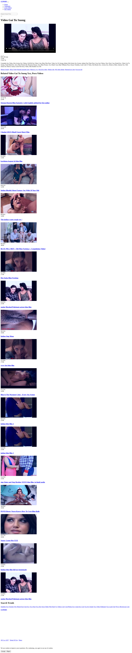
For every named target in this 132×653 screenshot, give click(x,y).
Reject (8, 651)
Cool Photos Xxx (70, 606)
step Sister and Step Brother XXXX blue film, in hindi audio (23, 482)
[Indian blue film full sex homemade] (19, 563)
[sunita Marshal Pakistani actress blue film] (19, 300)
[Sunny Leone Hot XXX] (19, 534)
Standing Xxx (5, 606)
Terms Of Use (14, 640)
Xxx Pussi (33, 606)
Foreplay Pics (13, 606)
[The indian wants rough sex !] (19, 213)
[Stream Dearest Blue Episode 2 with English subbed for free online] (19, 96)
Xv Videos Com (60, 606)
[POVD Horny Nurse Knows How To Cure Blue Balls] (19, 504)
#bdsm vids (51, 69)
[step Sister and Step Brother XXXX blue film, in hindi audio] (19, 475)
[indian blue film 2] (19, 417)
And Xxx (26, 606)
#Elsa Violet (13, 69)
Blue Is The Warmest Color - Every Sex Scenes (18, 395)
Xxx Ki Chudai (88, 606)
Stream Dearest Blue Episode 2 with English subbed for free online (25, 103)
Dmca (20, 640)
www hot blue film (7, 365)
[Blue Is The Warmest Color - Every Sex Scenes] (19, 388)
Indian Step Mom (7, 336)
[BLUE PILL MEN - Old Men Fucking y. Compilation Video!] (19, 242)
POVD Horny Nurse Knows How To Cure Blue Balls (20, 511)
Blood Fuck (20, 606)
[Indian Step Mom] (19, 329)
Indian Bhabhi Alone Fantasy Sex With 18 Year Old (20, 190)
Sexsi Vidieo (45, 606)
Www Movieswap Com (122, 606)
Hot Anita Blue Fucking (9, 278)
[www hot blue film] (19, 359)
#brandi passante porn (23, 69)
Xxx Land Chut (110, 606)
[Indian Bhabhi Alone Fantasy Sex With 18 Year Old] (19, 183)
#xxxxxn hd (78, 69)
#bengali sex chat (70, 69)
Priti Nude (52, 606)
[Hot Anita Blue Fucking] (19, 271)
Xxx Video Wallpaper (100, 606)
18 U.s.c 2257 (5, 640)
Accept (3, 651)
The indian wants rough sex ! (11, 220)
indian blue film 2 (7, 424)
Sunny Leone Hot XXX (9, 540)
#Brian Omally (5, 69)
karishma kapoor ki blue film (11, 161)
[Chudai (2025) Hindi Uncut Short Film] (19, 125)
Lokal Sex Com (79, 606)
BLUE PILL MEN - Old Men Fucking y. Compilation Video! (23, 249)
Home (6, 4)
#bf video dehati (59, 69)
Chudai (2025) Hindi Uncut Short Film (15, 132)
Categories (7, 6)
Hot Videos (7, 9)
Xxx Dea (38, 606)
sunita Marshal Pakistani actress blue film (16, 307)
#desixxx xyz (34, 69)
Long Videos (8, 8)
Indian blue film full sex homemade (14, 570)
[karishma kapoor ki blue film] (19, 154)
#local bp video (42, 69)
